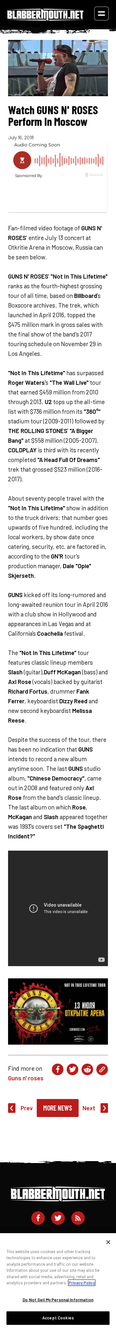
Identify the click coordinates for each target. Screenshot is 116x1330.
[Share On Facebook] (57, 1069)
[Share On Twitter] (72, 1069)
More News (57, 1108)
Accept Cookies (58, 1317)
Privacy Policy (82, 1282)
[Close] (108, 1242)
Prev (27, 1108)
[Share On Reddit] (87, 1069)
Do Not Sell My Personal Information (58, 1299)
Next (88, 1108)
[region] (58, 1281)
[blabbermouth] (45, 18)
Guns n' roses (26, 1078)
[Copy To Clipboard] (102, 1069)
